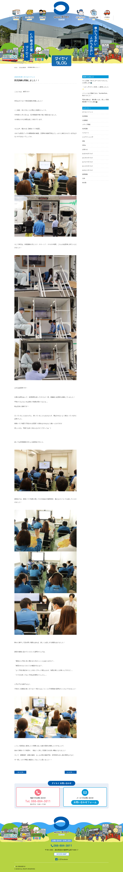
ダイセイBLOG (22, 67)
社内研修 (85, 116)
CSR (83, 178)
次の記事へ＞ (71, 772)
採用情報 (85, 174)
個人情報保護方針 (21, 866)
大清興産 (85, 120)
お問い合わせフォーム (85, 802)
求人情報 (42, 14)
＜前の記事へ (20, 772)
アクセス (107, 14)
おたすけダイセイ (87, 157)
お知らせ (85, 149)
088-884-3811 (63, 845)
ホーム (15, 67)
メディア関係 (86, 124)
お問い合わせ (80, 14)
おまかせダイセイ (87, 153)
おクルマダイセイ (87, 162)
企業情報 (16, 14)
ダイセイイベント (87, 112)
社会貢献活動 (93, 14)
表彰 (83, 141)
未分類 (84, 182)
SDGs (84, 145)
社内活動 (85, 128)
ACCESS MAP (61, 854)
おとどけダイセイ (87, 166)
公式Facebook (63, 859)
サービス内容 (29, 14)
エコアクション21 (87, 137)
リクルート (85, 133)
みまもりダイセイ (87, 170)
